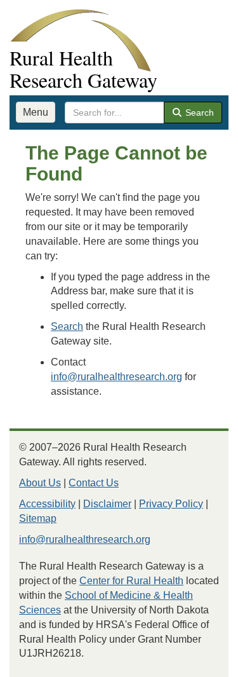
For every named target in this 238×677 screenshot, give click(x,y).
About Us (40, 482)
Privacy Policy (171, 503)
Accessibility (47, 503)
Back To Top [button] (197, 661)
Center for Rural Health (131, 580)
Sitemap (37, 518)
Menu (35, 112)
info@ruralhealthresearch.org (116, 376)
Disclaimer (107, 503)
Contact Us (94, 482)
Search (198, 112)
